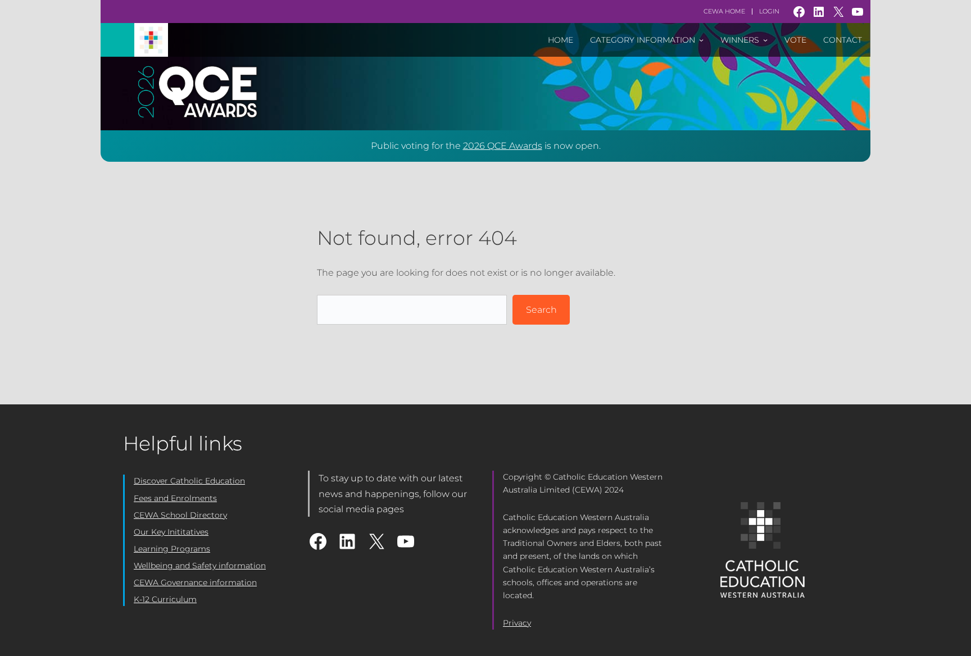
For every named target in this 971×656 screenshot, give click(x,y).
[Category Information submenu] (701, 40)
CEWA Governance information (195, 582)
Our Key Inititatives (171, 531)
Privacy (517, 622)
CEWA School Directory (180, 515)
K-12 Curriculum (165, 599)
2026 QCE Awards (502, 145)
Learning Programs (172, 548)
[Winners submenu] (765, 40)
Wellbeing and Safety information (200, 565)
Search (541, 309)
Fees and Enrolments (175, 498)
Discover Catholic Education (189, 480)
